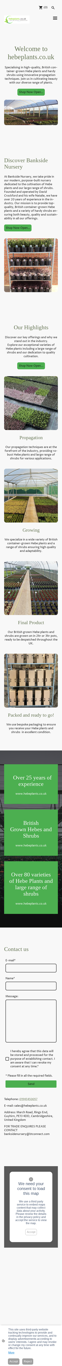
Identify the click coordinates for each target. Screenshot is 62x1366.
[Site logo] (17, 19)
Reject (28, 1361)
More (11, 1352)
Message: (12, 996)
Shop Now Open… (31, 92)
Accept (31, 1232)
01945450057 (28, 1099)
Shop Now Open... (31, 366)
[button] (53, 8)
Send (31, 1084)
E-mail (11, 960)
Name (10, 978)
